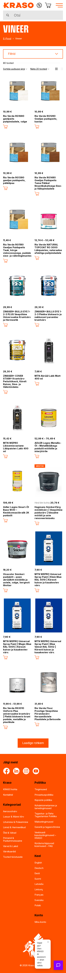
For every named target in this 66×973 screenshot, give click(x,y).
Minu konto (40, 921)
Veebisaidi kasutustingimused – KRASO (45, 835)
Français (39, 894)
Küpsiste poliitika (43, 800)
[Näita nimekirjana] (62, 69)
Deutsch (39, 868)
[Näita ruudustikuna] (56, 69)
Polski (38, 905)
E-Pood (7, 38)
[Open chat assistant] (58, 965)
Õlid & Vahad (9, 832)
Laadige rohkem (33, 743)
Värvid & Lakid (10, 846)
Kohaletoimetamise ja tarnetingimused (46, 807)
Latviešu (39, 884)
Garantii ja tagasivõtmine (47, 827)
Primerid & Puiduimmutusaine (12, 839)
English (38, 862)
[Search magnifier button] (7, 15)
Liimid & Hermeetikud (14, 827)
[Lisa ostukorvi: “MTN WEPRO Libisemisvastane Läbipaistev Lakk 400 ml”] (5, 456)
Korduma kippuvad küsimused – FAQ (44, 845)
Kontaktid (8, 794)
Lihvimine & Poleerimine (15, 822)
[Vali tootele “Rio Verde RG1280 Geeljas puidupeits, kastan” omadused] (37, 127)
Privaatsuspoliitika (44, 794)
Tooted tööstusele (13, 856)
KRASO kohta (10, 789)
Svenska (39, 900)
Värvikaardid (9, 851)
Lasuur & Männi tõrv (13, 816)
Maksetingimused (44, 821)
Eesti (37, 873)
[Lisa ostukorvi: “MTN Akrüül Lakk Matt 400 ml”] (37, 384)
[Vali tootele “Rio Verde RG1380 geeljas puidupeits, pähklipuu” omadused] (5, 188)
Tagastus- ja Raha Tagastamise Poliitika (46, 815)
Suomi (38, 878)
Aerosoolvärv (10, 811)
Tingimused (41, 789)
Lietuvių (39, 889)
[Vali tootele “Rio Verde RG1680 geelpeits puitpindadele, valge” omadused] (5, 127)
